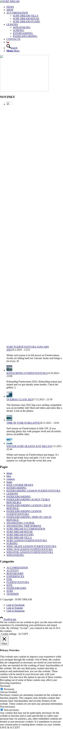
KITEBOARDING (16, 487)
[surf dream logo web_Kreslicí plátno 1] (9, 1)
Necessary (9, 689)
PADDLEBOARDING (18, 496)
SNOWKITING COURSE (20, 523)
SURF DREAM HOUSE (19, 531)
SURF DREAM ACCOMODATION (25, 528)
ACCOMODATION (17, 567)
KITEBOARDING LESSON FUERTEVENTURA (33, 490)
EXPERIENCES (15, 576)
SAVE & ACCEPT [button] (10, 727)
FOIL (9, 579)
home (9, 482)
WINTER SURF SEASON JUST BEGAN (28, 446)
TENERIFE (12, 594)
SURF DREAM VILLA (19, 537)
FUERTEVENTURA (17, 582)
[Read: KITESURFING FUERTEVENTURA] (9, 370)
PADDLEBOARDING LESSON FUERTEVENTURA (24, 513)
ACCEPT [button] (23, 633)
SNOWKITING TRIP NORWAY (23, 525)
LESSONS (12, 493)
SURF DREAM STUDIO (20, 534)
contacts (10, 479)
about (9, 473)
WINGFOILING (15, 555)
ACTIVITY (12, 570)
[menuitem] (34, 7)
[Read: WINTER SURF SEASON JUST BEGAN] (9, 443)
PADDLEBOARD (16, 588)
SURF (9, 591)
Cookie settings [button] (8, 633)
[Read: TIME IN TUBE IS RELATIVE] (9, 420)
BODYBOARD (14, 573)
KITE (9, 585)
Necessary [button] (5, 685)
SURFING (12, 543)
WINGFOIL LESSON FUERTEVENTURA (29, 552)
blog (8, 476)
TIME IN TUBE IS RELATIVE (23, 422)
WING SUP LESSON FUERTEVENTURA (29, 549)
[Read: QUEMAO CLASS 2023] (9, 396)
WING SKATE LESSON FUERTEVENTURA (31, 546)
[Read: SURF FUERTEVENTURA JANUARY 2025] (9, 104)
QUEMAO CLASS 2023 (19, 399)
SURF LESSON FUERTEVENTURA (26, 540)
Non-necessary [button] (7, 706)
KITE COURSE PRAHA (19, 485)
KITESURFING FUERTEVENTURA (26, 373)
